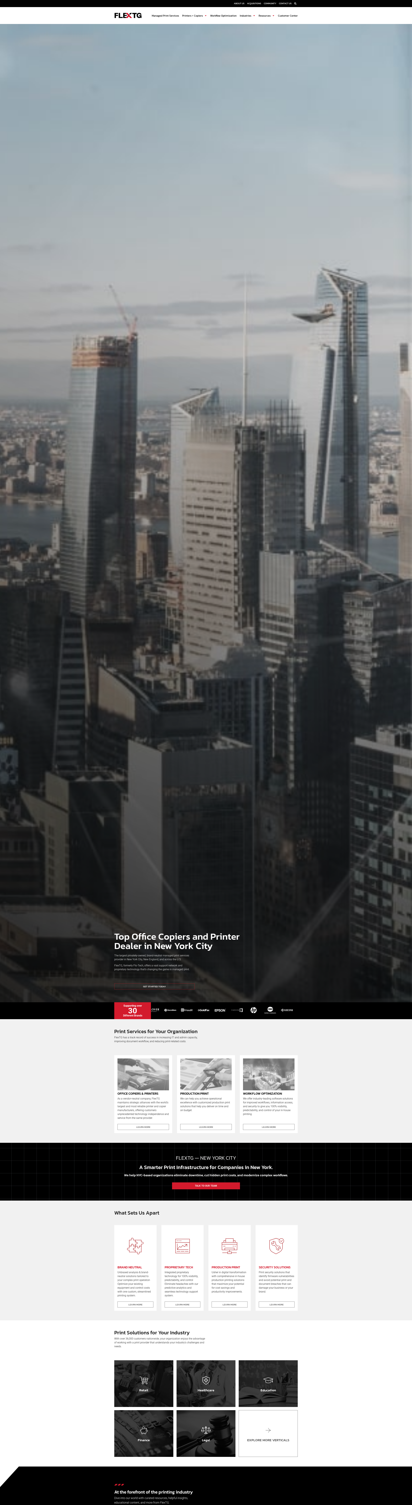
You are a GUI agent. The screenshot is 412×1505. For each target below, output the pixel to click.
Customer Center (288, 16)
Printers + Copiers (192, 16)
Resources (265, 16)
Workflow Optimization (223, 16)
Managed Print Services (165, 16)
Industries (245, 16)
